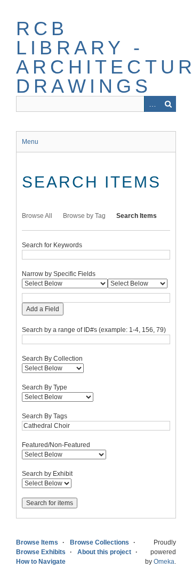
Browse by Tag (84, 216)
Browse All (37, 216)
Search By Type (44, 387)
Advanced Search (152, 104)
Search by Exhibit (47, 473)
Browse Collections (99, 542)
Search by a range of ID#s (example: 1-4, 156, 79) (94, 330)
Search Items (136, 216)
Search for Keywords (52, 245)
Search (168, 104)
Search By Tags (44, 416)
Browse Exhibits (41, 552)
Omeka (164, 561)
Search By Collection (52, 358)
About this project (104, 552)
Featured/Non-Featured (56, 445)
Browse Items (37, 542)
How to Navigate (41, 561)
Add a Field (42, 309)
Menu (30, 141)
